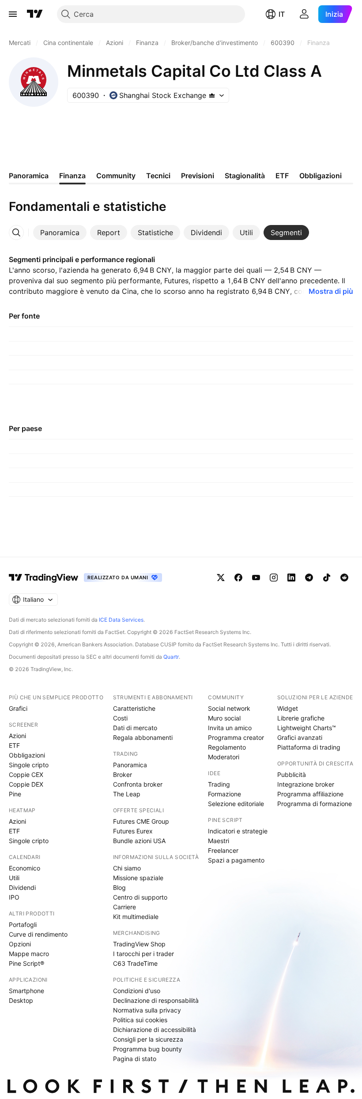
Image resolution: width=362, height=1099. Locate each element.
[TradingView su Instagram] (274, 577)
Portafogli (23, 924)
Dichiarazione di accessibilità (154, 1029)
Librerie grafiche (300, 718)
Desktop (21, 1000)
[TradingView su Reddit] (344, 577)
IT (282, 14)
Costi (120, 718)
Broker (122, 774)
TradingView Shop (139, 944)
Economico (24, 868)
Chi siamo (127, 868)
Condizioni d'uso (136, 990)
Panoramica (130, 765)
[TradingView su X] (221, 577)
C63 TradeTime (135, 963)
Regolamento (227, 747)
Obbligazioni (27, 755)
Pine (15, 794)
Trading (219, 784)
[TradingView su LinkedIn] (291, 577)
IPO (14, 897)
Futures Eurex (133, 831)
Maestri (218, 840)
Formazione (224, 794)
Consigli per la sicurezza (148, 1039)
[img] (212, 95)
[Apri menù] (13, 14)
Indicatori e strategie (238, 831)
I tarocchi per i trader (143, 953)
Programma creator (236, 737)
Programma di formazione (314, 803)
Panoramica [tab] (29, 175)
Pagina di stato (134, 1058)
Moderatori (223, 757)
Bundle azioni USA (139, 840)
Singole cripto (29, 765)
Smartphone (26, 990)
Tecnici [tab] (158, 175)
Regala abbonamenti (143, 737)
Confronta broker (137, 784)
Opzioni (20, 944)
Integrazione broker (305, 784)
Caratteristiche (134, 708)
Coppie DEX (26, 784)
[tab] (60, 232)
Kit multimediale (135, 916)
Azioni (17, 735)
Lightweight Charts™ (306, 727)
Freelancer (223, 850)
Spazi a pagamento (236, 860)
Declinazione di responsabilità (156, 1000)
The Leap (126, 794)
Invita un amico (230, 727)
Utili (14, 877)
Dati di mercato (135, 727)
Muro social (224, 718)
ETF (14, 745)
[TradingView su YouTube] (256, 577)
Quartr (171, 656)
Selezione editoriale (236, 803)
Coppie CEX (26, 774)
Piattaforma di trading (308, 747)
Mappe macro (29, 953)
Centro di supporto (140, 897)
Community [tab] (116, 175)
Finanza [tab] (72, 175)
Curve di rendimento (38, 934)
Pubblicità (291, 774)
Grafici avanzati (299, 737)
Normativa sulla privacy (147, 1010)
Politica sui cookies (140, 1020)
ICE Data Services (121, 619)
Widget (287, 708)
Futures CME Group (141, 821)
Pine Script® (26, 963)
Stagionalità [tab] (245, 175)
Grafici (18, 708)
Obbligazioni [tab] (320, 175)
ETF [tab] (282, 175)
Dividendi (22, 887)
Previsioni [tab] (197, 175)
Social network (229, 708)
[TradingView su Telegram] (309, 577)
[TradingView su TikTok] (327, 577)
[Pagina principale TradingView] (35, 14)
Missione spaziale (138, 877)
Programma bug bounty (147, 1049)
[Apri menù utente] (304, 14)
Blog (119, 887)
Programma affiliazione (310, 794)
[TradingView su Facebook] (238, 577)
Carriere (124, 907)
